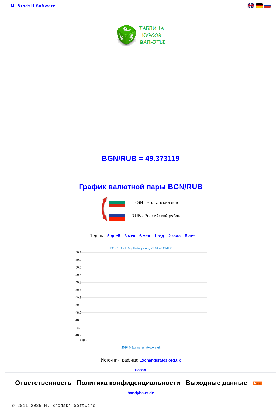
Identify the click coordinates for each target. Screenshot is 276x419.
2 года (174, 236)
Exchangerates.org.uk (160, 360)
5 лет (190, 236)
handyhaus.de (140, 393)
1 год (159, 236)
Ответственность (43, 382)
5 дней (113, 236)
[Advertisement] (140, 99)
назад (140, 370)
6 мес (144, 236)
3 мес (130, 236)
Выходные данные (216, 382)
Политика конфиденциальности (128, 382)
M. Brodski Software (33, 6)
